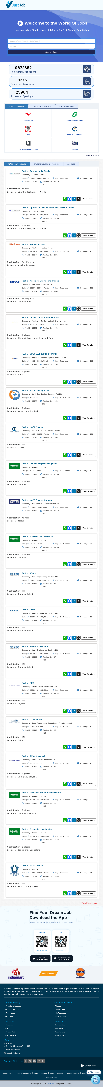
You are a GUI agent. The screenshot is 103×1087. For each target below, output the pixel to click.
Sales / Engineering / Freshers (46, 164)
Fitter (32, 610)
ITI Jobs (58, 1006)
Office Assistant (37, 756)
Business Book (60, 1025)
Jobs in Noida (51, 1077)
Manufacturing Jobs (13, 1006)
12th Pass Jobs (60, 1013)
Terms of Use (11, 1035)
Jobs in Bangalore (24, 1073)
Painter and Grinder (39, 646)
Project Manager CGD (40, 390)
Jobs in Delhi (8, 1073)
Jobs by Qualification (41, 106)
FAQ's (8, 1028)
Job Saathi (59, 1028)
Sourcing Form (60, 1035)
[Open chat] (95, 1079)
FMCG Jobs (10, 1013)
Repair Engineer (37, 244)
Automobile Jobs (12, 1009)
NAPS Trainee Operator (41, 500)
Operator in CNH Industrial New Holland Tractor (52, 207)
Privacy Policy (11, 1032)
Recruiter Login (60, 1032)
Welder (33, 573)
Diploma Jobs (60, 1009)
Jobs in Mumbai (40, 1073)
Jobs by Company (16, 106)
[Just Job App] (88, 1065)
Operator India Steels (40, 171)
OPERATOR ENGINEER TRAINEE (44, 317)
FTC (32, 683)
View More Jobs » (89, 903)
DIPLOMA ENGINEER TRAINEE (44, 354)
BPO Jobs (10, 1016)
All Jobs (71, 164)
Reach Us (9, 1025)
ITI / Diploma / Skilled (17, 164)
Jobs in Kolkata (73, 1073)
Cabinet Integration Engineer (43, 463)
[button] (93, 1072)
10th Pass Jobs (60, 1016)
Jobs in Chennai (56, 1073)
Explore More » (92, 156)
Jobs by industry (66, 106)
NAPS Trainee (36, 427)
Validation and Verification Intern (45, 792)
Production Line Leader (41, 829)
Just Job (51, 1084)
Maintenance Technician (41, 536)
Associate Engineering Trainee (44, 281)
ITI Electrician (36, 719)
